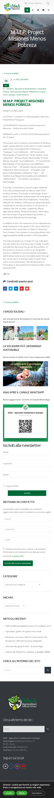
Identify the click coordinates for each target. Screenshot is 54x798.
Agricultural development (25, 88)
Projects (42, 91)
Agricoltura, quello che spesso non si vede (24, 631)
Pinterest (22, 289)
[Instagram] (48, 10)
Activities (10, 88)
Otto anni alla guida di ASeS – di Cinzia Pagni (24, 646)
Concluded (41, 88)
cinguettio (11, 289)
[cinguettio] (38, 10)
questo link (19, 556)
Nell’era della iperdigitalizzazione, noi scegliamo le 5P (28, 626)
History (6, 91)
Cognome (7, 463)
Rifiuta (21, 793)
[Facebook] (33, 10)
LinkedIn (16, 289)
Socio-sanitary (9, 94)
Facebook (5, 289)
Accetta (9, 793)
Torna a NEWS (12, 73)
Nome (5, 452)
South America (22, 94)
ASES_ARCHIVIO (22, 79)
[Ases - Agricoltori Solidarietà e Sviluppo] (11, 7)
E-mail (27, 289)
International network (19, 91)
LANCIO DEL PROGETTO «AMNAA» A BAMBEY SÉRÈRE (28, 652)
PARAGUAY (33, 91)
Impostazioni (37, 793)
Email (6, 474)
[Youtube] (43, 10)
